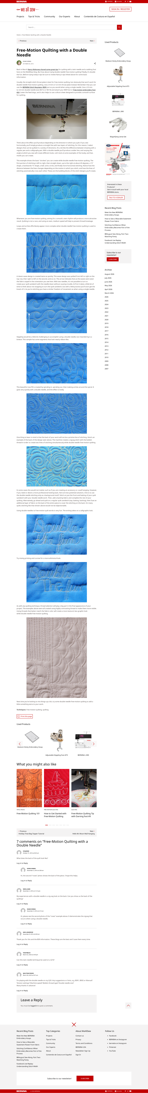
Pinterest (112, 1047)
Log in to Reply (22, 863)
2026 (106, 297)
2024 (106, 304)
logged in (34, 1006)
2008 (106, 365)
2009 (106, 361)
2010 (106, 357)
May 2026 (108, 285)
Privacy (78, 1039)
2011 (106, 354)
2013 (106, 346)
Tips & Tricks (34, 16)
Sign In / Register (120, 9)
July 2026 (108, 278)
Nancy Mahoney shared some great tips (43, 69)
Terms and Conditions (84, 1043)
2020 (106, 320)
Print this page (26, 716)
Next (91, 41)
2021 (106, 316)
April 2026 (108, 289)
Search (119, 27)
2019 (106, 323)
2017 (106, 331)
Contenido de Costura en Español (99, 16)
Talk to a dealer (116, 197)
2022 (106, 312)
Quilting (74, 810)
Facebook (112, 1036)
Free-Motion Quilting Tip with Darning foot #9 (82, 815)
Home (19, 35)
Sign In (78, 1055)
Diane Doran (27, 61)
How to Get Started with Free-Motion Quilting (55, 815)
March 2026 (109, 293)
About (77, 16)
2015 (106, 338)
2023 (106, 308)
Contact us (80, 1036)
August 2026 (109, 274)
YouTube (112, 1051)
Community (49, 16)
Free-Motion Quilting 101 (28, 813)
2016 (106, 335)
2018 (106, 327)
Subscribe (112, 259)
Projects (20, 16)
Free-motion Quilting (51, 810)
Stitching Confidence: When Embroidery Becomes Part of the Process (117, 227)
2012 (106, 350)
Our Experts (64, 16)
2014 (106, 342)
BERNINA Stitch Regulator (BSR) (35, 87)
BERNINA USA (81, 1047)
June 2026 (108, 282)
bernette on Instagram (118, 1043)
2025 (106, 301)
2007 (106, 369)
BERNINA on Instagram (118, 1039)
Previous (23, 41)
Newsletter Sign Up (83, 1051)
